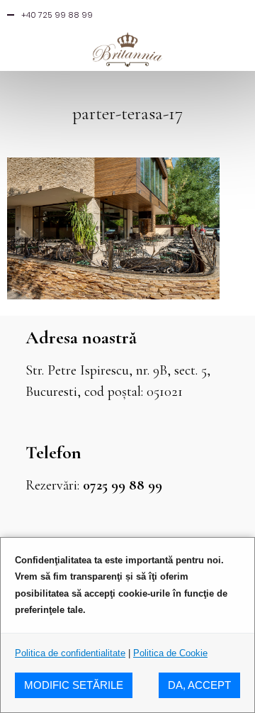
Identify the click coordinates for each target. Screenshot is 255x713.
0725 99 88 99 (122, 485)
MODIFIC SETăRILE (73, 685)
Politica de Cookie (170, 653)
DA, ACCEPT (199, 685)
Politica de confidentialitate (70, 653)
